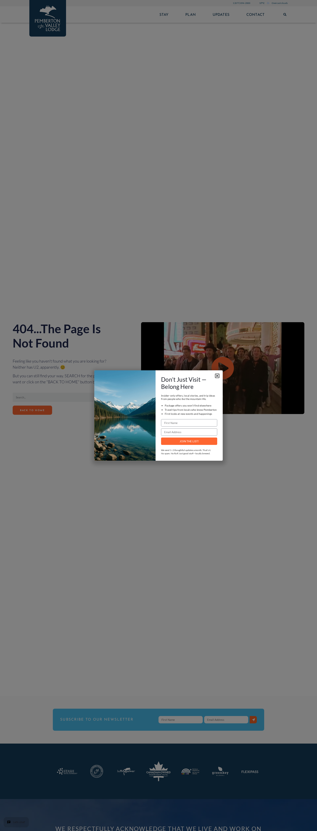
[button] (217, 376)
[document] (158, 415)
